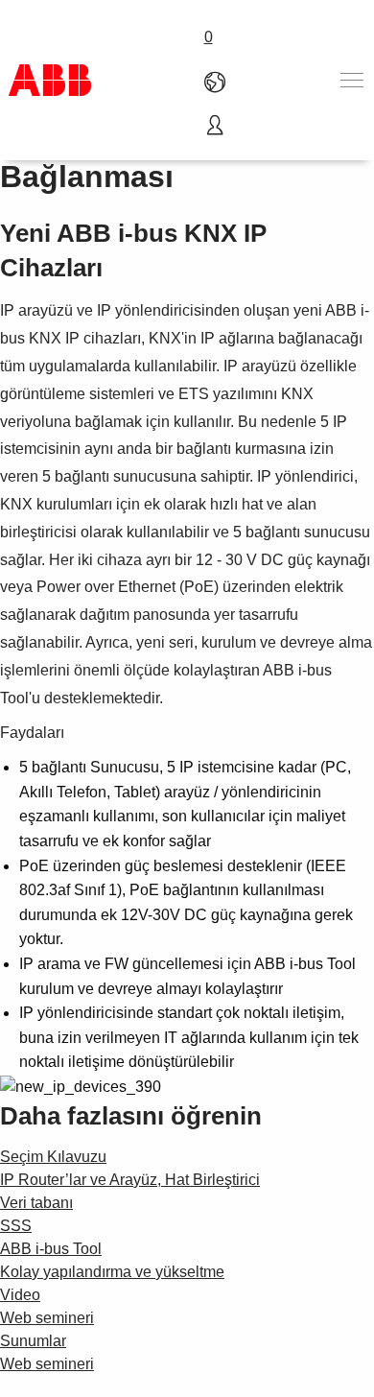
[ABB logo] (50, 80)
